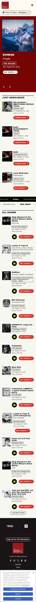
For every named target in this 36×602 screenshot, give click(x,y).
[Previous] (4, 87)
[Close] (33, 573)
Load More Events (18, 513)
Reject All (18, 594)
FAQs (18, 567)
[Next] (10, 87)
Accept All (18, 598)
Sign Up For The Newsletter (18, 539)
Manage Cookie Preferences (18, 589)
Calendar (18, 564)
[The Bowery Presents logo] (5, 5)
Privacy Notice (25, 585)
